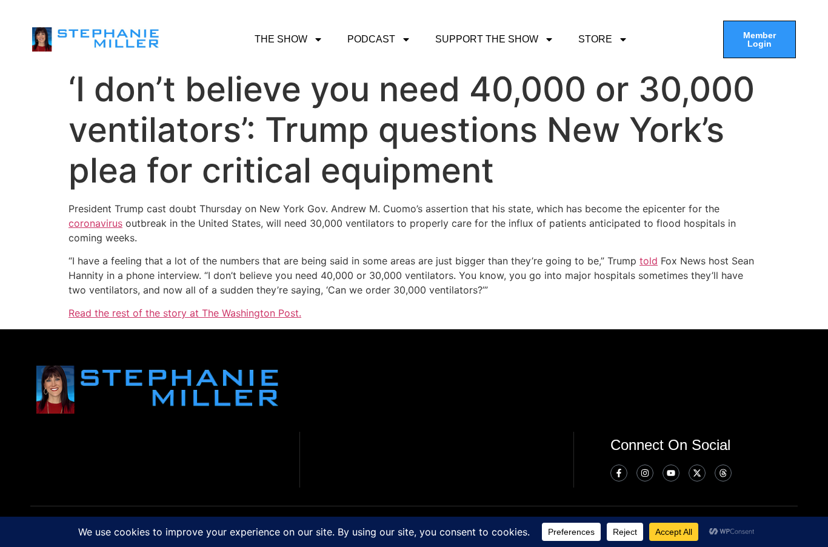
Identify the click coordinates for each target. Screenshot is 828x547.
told (648, 261)
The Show (281, 39)
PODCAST (371, 39)
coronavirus (95, 223)
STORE (595, 39)
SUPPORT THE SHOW (486, 39)
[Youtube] (671, 473)
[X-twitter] (697, 473)
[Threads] (723, 473)
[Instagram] (644, 473)
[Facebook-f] (618, 473)
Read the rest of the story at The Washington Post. (184, 313)
